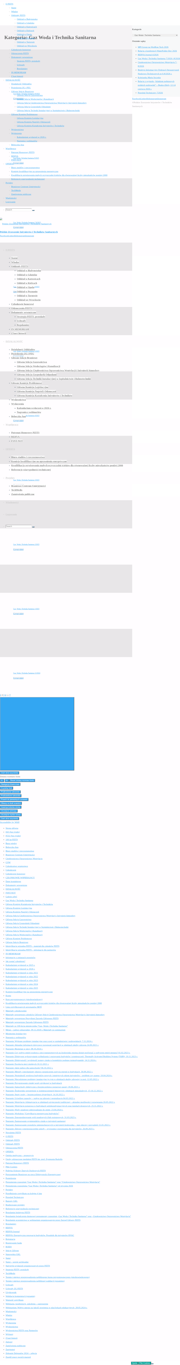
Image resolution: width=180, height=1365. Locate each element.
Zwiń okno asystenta (9, 773)
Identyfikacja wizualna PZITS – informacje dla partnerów (31, 950)
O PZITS (9, 1136)
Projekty (9, 1190)
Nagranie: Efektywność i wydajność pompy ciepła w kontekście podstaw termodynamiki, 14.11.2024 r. (51, 1060)
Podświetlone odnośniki (10, 796)
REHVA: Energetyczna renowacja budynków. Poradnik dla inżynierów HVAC (40, 1235)
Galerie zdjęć (11, 897)
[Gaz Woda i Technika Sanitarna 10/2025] (43, 77)
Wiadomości (11, 1311)
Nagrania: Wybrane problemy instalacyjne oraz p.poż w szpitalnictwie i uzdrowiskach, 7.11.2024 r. (49, 1041)
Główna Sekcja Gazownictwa (18, 919)
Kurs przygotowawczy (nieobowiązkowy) (24, 999)
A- (2, 780)
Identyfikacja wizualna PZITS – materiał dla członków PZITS (32, 946)
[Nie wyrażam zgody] (152, 1363)
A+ (7, 780)
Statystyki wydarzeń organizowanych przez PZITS (28, 1266)
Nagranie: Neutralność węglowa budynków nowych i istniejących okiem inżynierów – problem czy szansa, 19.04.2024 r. (59, 1075)
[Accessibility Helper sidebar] (37, 734)
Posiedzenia (11, 1178)
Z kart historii (11, 1338)
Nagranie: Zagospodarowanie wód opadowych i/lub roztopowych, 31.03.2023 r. (41, 1117)
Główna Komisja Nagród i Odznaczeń (22, 912)
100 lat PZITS (12, 839)
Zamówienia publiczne (16, 1346)
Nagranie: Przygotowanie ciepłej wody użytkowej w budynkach (34, 1083)
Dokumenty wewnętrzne (16, 885)
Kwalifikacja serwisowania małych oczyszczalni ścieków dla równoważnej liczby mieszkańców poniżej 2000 (54, 1003)
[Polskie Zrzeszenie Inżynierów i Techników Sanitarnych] (25, 224)
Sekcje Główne (12, 1250)
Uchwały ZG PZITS (14, 1288)
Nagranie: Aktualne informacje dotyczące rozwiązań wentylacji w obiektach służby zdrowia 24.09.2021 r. (52, 1045)
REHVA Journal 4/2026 (148, 55)
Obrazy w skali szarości (11, 803)
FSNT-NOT (11, 893)
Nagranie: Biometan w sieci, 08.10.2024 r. (24, 1049)
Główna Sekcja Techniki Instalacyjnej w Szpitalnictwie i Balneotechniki (37, 927)
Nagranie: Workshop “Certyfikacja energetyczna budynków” (32, 1113)
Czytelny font (6, 788)
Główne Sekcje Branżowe (17, 942)
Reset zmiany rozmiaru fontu (22, 780)
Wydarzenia (11, 1323)
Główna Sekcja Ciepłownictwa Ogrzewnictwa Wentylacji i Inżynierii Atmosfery (40, 916)
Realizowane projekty (15, 1205)
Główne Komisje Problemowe (19, 938)
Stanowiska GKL (13, 1254)
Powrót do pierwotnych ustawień (14, 799)
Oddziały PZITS (13, 1140)
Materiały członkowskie (16, 1011)
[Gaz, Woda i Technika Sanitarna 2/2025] (27, 528)
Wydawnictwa (12, 1327)
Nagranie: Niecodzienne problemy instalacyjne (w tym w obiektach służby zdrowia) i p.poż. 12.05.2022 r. (52, 1079)
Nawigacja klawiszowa (10, 784)
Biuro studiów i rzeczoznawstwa (20, 851)
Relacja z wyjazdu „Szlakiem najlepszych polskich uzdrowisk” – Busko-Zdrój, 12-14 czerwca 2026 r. (157, 85)
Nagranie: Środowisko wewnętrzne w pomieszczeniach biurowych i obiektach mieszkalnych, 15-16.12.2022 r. (54, 1091)
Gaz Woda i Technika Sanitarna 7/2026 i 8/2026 (159, 58)
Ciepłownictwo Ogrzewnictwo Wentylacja (24, 858)
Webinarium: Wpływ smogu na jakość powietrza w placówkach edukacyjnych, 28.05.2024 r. (46, 1308)
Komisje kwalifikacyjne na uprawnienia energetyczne (29, 992)
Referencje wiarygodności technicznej (22, 1209)
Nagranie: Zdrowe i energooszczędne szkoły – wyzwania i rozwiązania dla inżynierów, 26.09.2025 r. (50, 1129)
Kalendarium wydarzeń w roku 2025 (22, 988)
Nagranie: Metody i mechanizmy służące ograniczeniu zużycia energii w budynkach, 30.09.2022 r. (49, 1072)
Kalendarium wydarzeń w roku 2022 (22, 976)
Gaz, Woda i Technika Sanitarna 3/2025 (26, 480)
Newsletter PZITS (13, 1132)
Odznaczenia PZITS (14, 1148)
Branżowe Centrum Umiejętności (20, 855)
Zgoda (134, 1363)
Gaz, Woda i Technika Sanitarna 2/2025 (26, 544)
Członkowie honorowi (15, 874)
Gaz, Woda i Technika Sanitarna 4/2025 (26, 416)
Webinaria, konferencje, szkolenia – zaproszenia (27, 1304)
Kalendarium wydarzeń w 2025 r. (20, 965)
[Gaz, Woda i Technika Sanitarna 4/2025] (16, 399)
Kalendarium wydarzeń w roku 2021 (22, 973)
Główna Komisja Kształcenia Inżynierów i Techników (29, 904)
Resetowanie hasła (14, 1243)
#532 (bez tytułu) (13, 836)
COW (8, 862)
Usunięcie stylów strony (11, 815)
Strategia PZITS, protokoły (17, 1269)
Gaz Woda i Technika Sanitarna (19, 900)
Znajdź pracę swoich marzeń (18, 1357)
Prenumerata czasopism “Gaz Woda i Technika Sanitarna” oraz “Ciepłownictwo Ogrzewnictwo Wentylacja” (53, 1182)
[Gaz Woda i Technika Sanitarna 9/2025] (43, 141)
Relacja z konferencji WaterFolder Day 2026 (157, 51)
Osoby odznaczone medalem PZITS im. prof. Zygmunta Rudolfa (34, 1159)
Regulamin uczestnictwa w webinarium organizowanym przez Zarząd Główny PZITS (43, 1220)
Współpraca (11, 1319)
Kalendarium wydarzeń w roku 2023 (22, 980)
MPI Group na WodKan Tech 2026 (153, 47)
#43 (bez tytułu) (13, 832)
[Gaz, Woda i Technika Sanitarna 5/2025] (27, 334)
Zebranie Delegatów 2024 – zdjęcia (21, 1353)
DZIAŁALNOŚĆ (13, 889)
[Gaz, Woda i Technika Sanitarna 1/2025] (27, 592)
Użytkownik (11, 1292)
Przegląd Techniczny (15, 1197)
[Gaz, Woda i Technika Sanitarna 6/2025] (43, 270)
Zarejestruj (10, 1349)
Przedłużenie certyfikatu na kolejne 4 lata (24, 1193)
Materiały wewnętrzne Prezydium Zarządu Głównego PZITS (32, 1018)
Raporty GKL (12, 1201)
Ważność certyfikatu (14, 1300)
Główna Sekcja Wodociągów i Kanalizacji (24, 931)
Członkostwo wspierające (17, 866)
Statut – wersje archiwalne (17, 1262)
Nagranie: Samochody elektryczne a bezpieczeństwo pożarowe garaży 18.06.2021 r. (43, 1087)
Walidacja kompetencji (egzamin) (20, 1296)
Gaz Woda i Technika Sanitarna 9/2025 (26, 158)
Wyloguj (9, 1334)
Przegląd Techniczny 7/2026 (150, 93)
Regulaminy (11, 1224)
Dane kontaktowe (13, 881)
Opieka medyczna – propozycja (20, 1155)
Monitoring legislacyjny (16, 1034)
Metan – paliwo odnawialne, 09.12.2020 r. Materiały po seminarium (35, 1030)
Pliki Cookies (11, 1167)
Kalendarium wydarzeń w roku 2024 (22, 984)
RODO (9, 1247)
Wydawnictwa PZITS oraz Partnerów (22, 1330)
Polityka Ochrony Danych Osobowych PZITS (26, 1171)
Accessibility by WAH (9, 822)
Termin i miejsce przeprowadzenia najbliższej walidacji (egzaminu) (35, 1281)
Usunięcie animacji (8, 811)
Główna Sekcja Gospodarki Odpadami (22, 923)
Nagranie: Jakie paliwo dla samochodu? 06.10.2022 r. (29, 1068)
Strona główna (12, 828)
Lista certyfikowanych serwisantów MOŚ (24, 1007)
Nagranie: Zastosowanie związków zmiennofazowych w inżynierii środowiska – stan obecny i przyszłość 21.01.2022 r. (58, 1125)
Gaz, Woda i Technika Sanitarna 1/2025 (26, 609)
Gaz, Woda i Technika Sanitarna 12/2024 (26, 673)
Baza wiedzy (11, 843)
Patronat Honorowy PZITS (17, 1163)
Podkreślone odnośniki (10, 792)
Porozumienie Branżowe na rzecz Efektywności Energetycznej (33, 1174)
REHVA (9, 1228)
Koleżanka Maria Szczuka (149, 77)
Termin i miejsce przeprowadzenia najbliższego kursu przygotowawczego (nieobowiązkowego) (48, 1277)
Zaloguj (9, 1342)
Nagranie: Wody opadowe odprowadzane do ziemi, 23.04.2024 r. (34, 1110)
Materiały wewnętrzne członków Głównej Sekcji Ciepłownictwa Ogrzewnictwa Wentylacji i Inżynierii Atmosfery (55, 1014)
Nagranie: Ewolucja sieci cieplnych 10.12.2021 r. (27, 1064)
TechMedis (10, 1273)
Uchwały (10, 1285)
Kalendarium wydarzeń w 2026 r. (20, 969)
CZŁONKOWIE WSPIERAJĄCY (20, 878)
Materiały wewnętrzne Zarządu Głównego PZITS (27, 1022)
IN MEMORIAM (13, 954)
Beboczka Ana (12, 847)
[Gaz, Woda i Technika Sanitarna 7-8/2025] (43, 206)
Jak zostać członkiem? (15, 961)
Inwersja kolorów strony (10, 807)
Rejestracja (10, 1239)
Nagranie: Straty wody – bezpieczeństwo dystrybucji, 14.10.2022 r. (35, 1094)
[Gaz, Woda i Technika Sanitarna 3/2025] (27, 463)
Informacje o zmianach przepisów (20, 957)
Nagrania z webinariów (16, 1037)
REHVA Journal (13, 1231)
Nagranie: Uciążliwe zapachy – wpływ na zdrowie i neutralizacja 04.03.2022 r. (40, 1098)
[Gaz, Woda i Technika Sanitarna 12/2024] (27, 656)
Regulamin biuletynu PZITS (18, 1212)
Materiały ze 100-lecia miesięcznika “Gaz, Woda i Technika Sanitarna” (37, 1026)
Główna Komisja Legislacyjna (19, 908)
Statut (8, 1258)
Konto (8, 995)
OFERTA (10, 1151)
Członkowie (11, 870)
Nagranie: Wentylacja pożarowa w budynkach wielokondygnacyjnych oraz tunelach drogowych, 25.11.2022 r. (54, 1106)
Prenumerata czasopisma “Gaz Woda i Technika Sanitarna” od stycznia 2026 (39, 1186)
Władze (9, 1315)
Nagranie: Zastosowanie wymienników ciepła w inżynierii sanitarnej (36, 1121)
